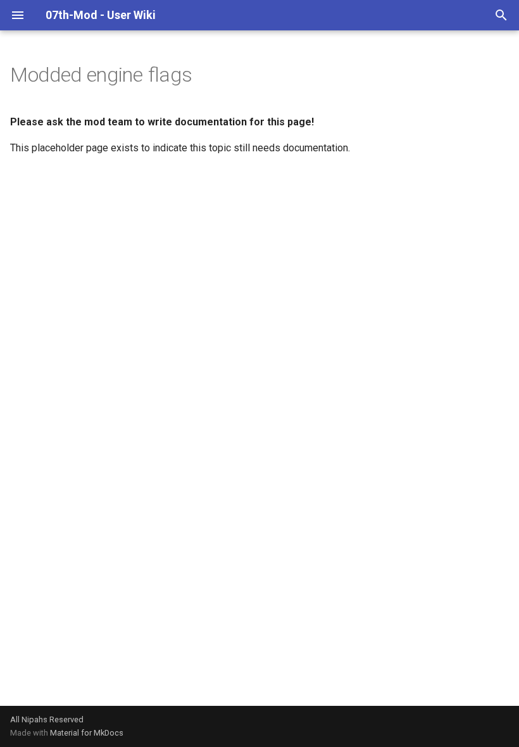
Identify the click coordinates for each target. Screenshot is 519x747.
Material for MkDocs (86, 733)
